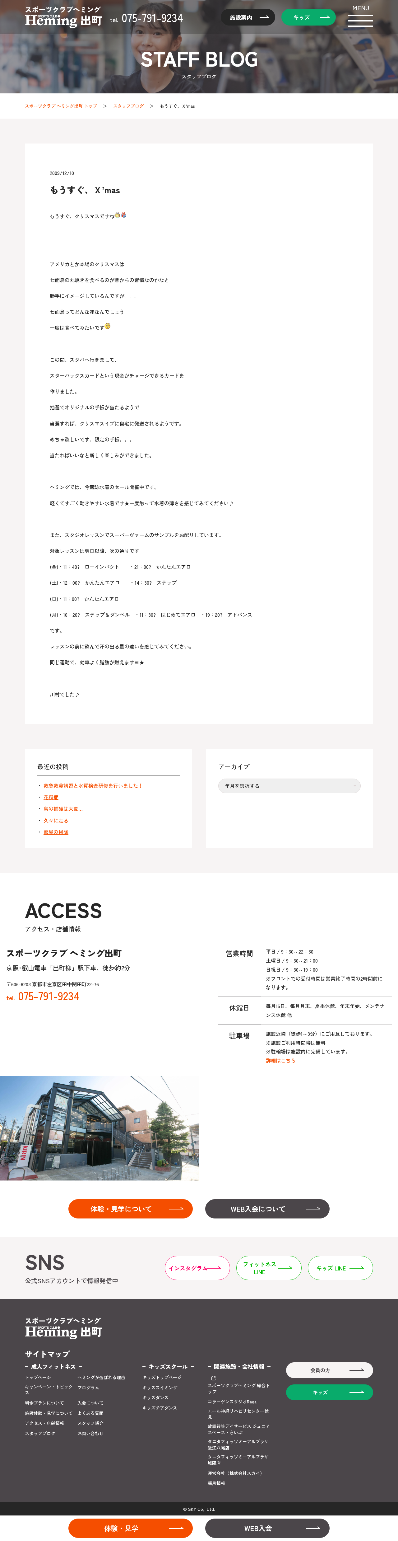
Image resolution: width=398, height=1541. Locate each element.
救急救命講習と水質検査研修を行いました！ (93, 785)
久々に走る (56, 820)
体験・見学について (121, 1208)
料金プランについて (44, 1403)
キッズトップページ (162, 1377)
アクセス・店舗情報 (44, 1423)
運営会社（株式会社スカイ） (236, 1473)
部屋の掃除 (56, 831)
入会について (90, 1403)
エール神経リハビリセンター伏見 (238, 1414)
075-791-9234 (146, 17)
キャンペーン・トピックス (49, 1390)
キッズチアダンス (159, 1408)
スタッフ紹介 (90, 1423)
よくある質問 (90, 1413)
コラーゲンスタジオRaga (232, 1402)
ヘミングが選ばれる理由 (101, 1377)
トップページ (38, 1377)
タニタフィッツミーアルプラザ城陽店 (238, 1460)
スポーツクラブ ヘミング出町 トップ (61, 106)
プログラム (88, 1388)
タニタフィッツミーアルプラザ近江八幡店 (238, 1445)
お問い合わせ (90, 1433)
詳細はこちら (281, 1060)
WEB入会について (258, 1208)
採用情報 (216, 1483)
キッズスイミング (159, 1388)
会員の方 (320, 1370)
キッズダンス (155, 1398)
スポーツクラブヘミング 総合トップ (239, 1389)
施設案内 (241, 17)
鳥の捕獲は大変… (63, 808)
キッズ (301, 17)
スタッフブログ (128, 106)
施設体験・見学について (49, 1413)
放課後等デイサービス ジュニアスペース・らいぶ (239, 1429)
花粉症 (51, 797)
